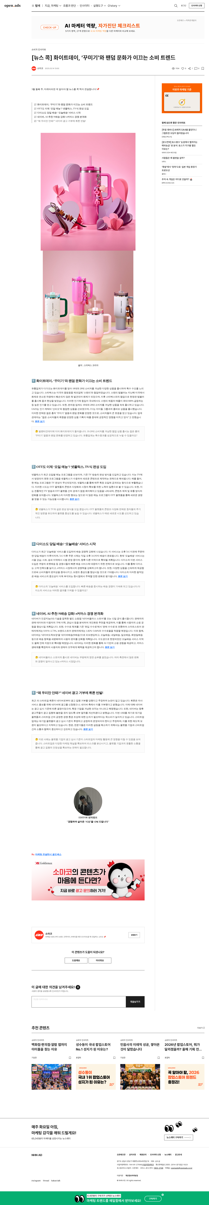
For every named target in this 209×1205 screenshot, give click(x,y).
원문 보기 (40, 421)
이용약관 (120, 1176)
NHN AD (37, 1155)
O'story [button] (112, 5)
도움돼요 (76, 960)
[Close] (163, 1195)
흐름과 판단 (69, 5)
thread (46, 1181)
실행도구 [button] (98, 5)
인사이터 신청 (196, 5)
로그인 (183, 5)
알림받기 (134, 935)
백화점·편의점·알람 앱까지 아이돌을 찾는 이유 (49, 1047)
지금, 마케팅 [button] (51, 5)
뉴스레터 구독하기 (175, 1137)
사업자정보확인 (147, 1165)
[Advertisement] (182, 236)
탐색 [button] (37, 5)
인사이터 (84, 5)
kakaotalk (55, 1181)
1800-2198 (158, 1168)
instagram (36, 1181)
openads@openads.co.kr (181, 1168)
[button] (201, 1028)
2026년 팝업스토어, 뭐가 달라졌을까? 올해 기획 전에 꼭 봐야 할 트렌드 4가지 (183, 1048)
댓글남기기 (135, 1001)
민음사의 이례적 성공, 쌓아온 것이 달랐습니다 (140, 1047)
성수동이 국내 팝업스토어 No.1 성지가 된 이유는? (93, 1047)
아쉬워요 (100, 960)
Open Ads (12, 5)
